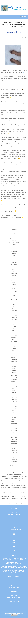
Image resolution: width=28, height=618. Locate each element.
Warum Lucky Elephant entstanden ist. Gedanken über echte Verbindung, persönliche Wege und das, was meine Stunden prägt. (14, 492)
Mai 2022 (14, 392)
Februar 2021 (14, 419)
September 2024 (14, 341)
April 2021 (14, 415)
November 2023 (14, 359)
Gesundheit (19, 32)
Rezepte (14, 275)
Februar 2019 (14, 450)
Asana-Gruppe (14, 240)
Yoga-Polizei (14, 291)
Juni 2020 (14, 432)
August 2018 (14, 456)
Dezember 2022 (14, 379)
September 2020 (14, 428)
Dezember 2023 (14, 357)
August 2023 (14, 364)
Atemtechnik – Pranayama (14, 242)
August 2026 (14, 299)
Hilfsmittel (14, 260)
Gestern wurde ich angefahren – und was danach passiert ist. (14, 496)
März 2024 (14, 352)
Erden (14, 255)
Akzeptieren (14, 614)
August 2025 (14, 321)
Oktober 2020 (14, 426)
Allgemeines (14, 235)
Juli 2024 (14, 344)
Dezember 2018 (14, 452)
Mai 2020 (14, 434)
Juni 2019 (14, 445)
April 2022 (14, 394)
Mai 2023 (14, 370)
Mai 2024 (14, 348)
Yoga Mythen (14, 288)
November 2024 (14, 337)
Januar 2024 (14, 355)
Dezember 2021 (14, 401)
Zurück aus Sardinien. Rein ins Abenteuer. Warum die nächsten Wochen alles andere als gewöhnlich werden (14, 567)
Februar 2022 (14, 397)
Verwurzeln (14, 282)
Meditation (14, 267)
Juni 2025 (14, 324)
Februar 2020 (14, 437)
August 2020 (14, 430)
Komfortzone (14, 264)
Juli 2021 (14, 410)
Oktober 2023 (14, 361)
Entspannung (14, 32)
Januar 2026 (14, 312)
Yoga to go (14, 289)
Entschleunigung (14, 251)
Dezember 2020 (14, 423)
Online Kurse (14, 273)
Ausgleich (14, 244)
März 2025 (14, 330)
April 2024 (14, 350)
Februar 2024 (14, 353)
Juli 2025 (14, 323)
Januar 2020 (14, 439)
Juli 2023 (14, 366)
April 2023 (14, 372)
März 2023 (14, 374)
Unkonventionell (14, 277)
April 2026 (14, 306)
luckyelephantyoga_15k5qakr (14, 31)
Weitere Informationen (19, 613)
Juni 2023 (14, 368)
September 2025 (14, 319)
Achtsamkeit (9, 32)
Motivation (14, 269)
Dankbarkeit (14, 247)
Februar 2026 (14, 310)
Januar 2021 (14, 421)
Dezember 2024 (14, 335)
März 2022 (14, 395)
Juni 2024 (14, 346)
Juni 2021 (14, 412)
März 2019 (14, 448)
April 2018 (14, 457)
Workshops (14, 284)
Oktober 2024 (14, 339)
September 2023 (14, 363)
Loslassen (14, 266)
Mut (14, 271)
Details (14, 249)
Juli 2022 (14, 388)
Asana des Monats (14, 238)
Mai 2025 (14, 326)
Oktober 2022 (14, 383)
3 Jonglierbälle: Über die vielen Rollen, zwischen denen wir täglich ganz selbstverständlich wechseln (14, 562)
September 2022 (14, 384)
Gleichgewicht (14, 258)
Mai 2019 (14, 446)
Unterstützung (14, 278)
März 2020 (14, 435)
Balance (14, 246)
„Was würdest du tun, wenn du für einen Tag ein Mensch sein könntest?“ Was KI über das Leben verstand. (14, 571)
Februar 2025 (14, 332)
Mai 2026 (14, 304)
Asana (14, 236)
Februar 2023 (14, 375)
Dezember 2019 (14, 441)
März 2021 (14, 417)
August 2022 (14, 386)
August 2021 (14, 408)
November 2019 (14, 443)
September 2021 (14, 406)
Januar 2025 (14, 333)
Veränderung (14, 280)
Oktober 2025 (14, 317)
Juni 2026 (14, 302)
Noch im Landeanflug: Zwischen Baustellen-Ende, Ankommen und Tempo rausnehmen (14, 559)
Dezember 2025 (14, 313)
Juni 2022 (14, 390)
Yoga (14, 286)
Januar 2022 (14, 399)
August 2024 (14, 343)
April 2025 (14, 328)
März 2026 (14, 308)
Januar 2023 (14, 377)
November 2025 (14, 315)
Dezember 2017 (14, 461)
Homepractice (14, 262)
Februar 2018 (14, 459)
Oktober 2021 (14, 404)
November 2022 (14, 381)
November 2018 (14, 454)
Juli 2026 (14, 301)
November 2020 (14, 425)
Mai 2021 (14, 414)
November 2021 (14, 403)
